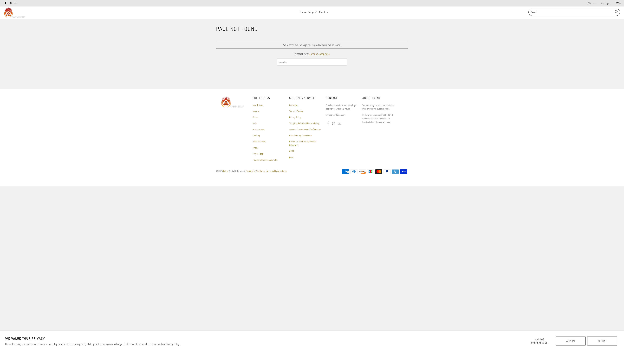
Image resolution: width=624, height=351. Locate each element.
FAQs (291, 157)
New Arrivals (258, 105)
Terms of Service (296, 111)
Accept (570, 341)
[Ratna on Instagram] (10, 3)
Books (255, 117)
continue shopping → (320, 53)
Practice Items (259, 129)
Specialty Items (259, 141)
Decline (602, 341)
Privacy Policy (295, 117)
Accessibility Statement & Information (305, 129)
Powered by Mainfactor (255, 170)
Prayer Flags (258, 153)
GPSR (291, 151)
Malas (255, 123)
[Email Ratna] (15, 3)
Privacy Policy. (173, 344)
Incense (256, 111)
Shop (311, 12)
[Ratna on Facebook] (5, 3)
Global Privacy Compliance (300, 135)
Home (303, 12)
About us (323, 12)
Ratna (225, 170)
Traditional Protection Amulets (265, 159)
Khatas (255, 147)
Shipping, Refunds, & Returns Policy (304, 123)
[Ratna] (51, 12)
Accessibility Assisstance (276, 170)
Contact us (293, 105)
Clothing (256, 135)
